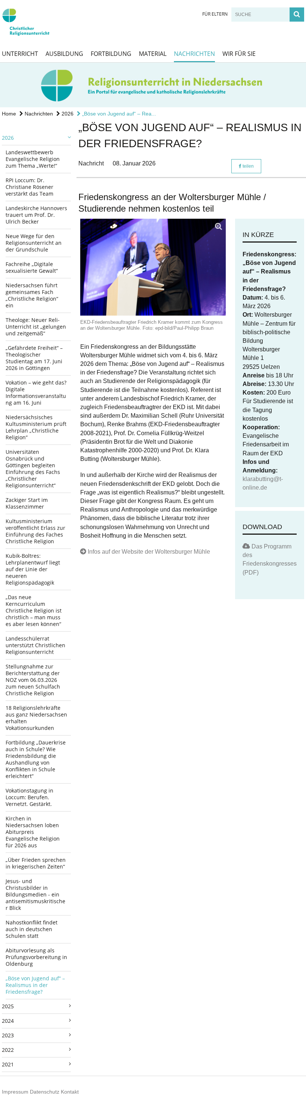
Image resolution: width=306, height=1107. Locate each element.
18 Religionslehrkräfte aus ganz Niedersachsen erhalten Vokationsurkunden (36, 717)
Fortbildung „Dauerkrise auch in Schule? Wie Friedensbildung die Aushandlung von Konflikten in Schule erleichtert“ (36, 759)
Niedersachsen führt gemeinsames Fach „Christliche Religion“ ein (32, 295)
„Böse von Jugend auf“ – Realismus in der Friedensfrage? (35, 985)
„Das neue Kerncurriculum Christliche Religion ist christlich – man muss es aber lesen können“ (34, 610)
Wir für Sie (239, 54)
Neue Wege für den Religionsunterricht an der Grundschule (34, 243)
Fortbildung (111, 54)
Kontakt (70, 1092)
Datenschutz (44, 1092)
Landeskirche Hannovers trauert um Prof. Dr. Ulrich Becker (36, 215)
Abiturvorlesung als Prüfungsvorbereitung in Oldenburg (36, 957)
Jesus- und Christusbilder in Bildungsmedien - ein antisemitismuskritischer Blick (35, 894)
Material (152, 54)
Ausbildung (64, 54)
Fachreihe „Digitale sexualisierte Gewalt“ (32, 267)
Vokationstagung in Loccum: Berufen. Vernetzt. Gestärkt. (29, 797)
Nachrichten (194, 54)
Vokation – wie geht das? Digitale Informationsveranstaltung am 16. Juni (36, 392)
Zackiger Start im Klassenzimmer (27, 503)
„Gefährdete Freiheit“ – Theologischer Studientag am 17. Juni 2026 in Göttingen (34, 357)
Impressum (15, 1092)
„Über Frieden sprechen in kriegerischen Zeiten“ (36, 863)
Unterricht (20, 54)
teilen (247, 166)
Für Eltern (215, 14)
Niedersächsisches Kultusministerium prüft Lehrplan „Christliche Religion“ (36, 427)
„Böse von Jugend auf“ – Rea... (118, 114)
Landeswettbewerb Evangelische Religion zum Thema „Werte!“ (33, 159)
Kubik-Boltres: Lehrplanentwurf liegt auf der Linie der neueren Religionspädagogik (33, 569)
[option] (153, 85)
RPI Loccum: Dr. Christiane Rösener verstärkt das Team (29, 187)
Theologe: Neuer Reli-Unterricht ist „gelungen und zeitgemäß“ (36, 326)
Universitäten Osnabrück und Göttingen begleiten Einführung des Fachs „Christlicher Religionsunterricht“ (33, 468)
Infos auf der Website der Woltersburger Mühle (149, 551)
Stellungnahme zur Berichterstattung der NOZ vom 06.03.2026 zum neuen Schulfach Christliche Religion (33, 680)
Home (9, 114)
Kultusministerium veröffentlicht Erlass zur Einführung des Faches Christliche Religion (35, 531)
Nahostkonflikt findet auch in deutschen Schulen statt (31, 929)
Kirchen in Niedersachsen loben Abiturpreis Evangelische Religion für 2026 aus (33, 832)
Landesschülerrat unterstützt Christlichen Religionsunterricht (35, 645)
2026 (67, 114)
